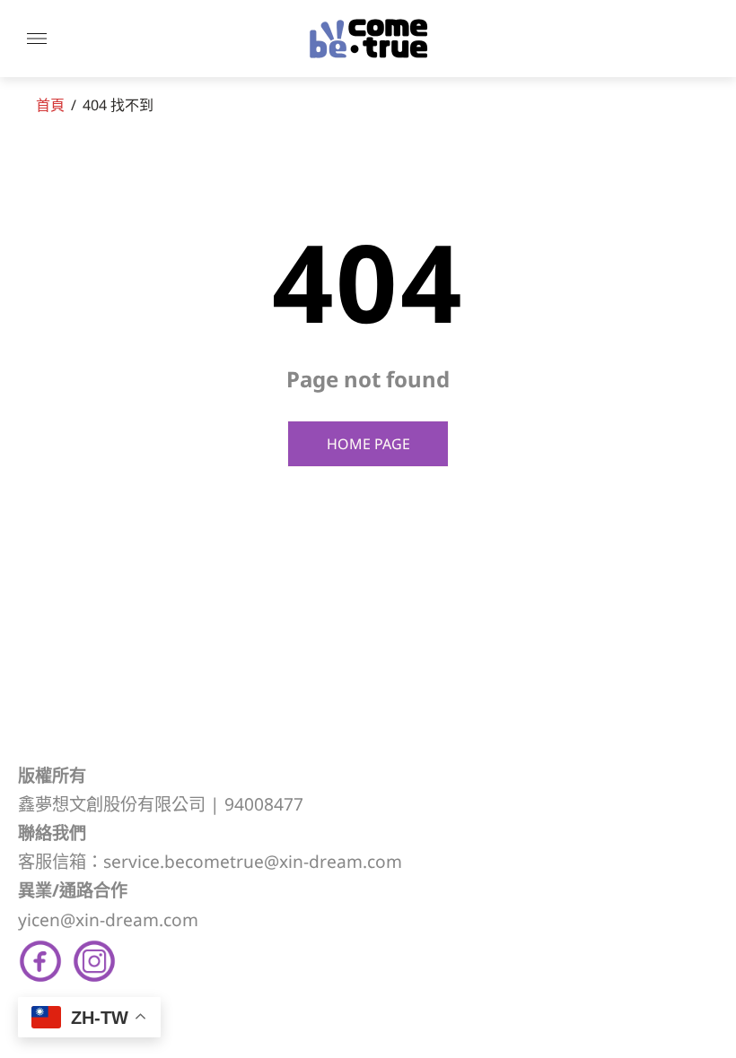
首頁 (50, 105)
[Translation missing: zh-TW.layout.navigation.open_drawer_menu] (37, 38)
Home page (368, 444)
